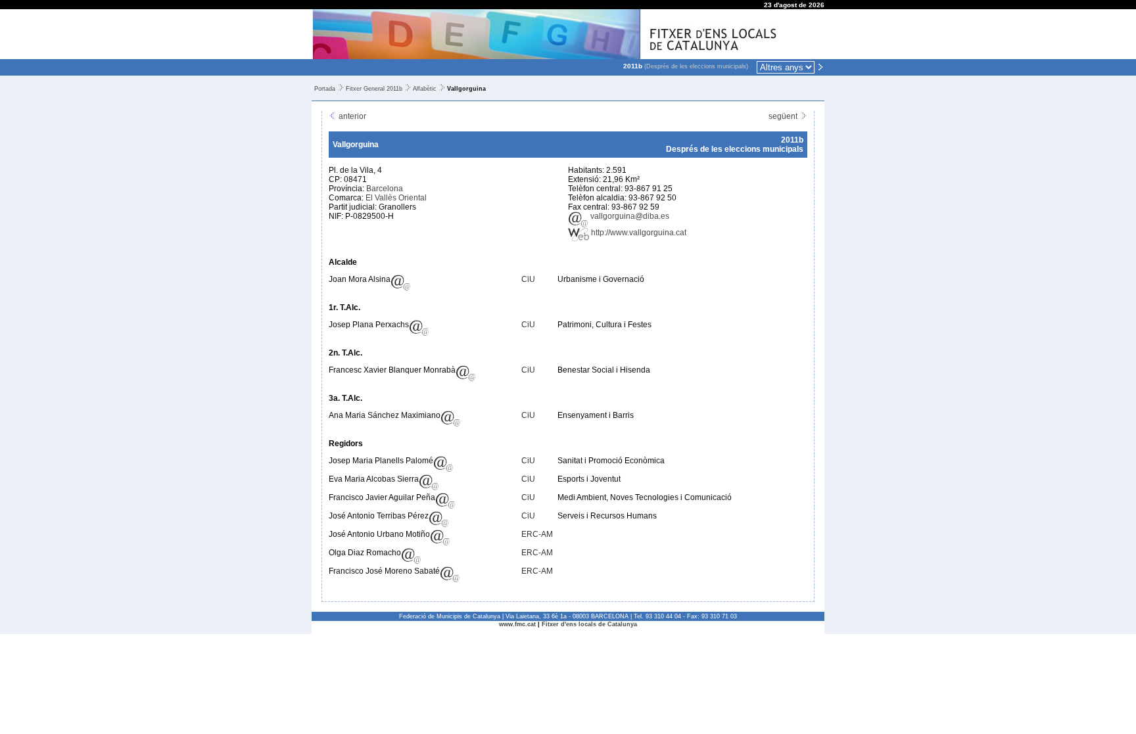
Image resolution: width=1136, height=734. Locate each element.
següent (784, 116)
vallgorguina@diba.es (628, 216)
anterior (351, 116)
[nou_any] (820, 66)
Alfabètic (425, 88)
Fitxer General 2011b (374, 88)
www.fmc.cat (517, 624)
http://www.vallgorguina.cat (637, 232)
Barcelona (384, 188)
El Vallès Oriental (396, 197)
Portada (324, 88)
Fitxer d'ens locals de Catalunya (589, 624)
